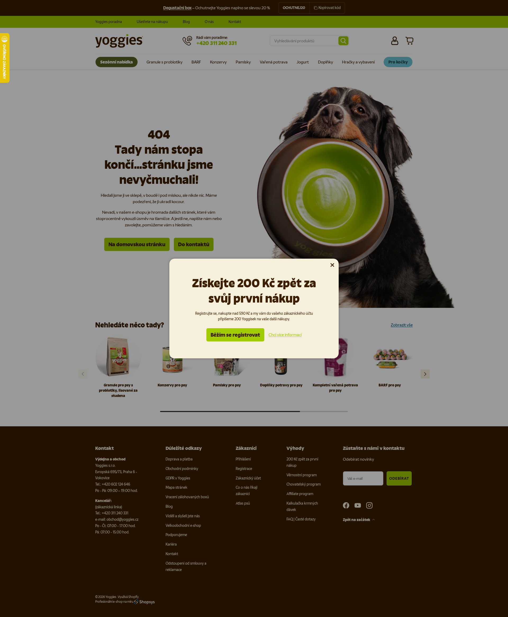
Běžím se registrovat (235, 335)
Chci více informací (285, 334)
